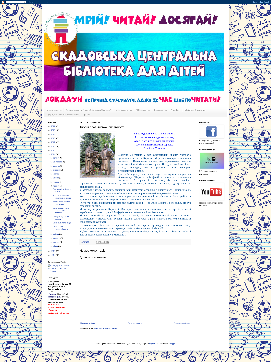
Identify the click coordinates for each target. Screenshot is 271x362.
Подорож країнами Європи (61, 218)
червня (56, 182)
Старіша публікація (182, 323)
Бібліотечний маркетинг (195, 110)
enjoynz (152, 343)
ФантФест (175, 110)
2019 (53, 134)
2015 (53, 150)
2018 (53, 138)
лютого (56, 242)
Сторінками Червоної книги (60, 228)
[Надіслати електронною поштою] (97, 242)
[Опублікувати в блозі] (99, 242)
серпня (56, 174)
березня (56, 238)
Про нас (86, 114)
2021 (53, 126)
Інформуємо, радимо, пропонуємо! (62, 114)
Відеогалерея (160, 110)
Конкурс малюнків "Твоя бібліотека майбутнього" (88, 110)
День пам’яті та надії (62, 223)
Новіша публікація (88, 323)
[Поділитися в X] (102, 242)
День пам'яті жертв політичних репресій (61, 210)
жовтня (56, 166)
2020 (53, 130)
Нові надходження (123, 110)
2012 (53, 255)
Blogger (172, 343)
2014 (53, 154)
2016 (53, 146)
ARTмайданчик (143, 110)
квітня (56, 234)
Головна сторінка (54, 110)
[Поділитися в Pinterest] (107, 242)
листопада (58, 162)
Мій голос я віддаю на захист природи (62, 196)
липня (56, 178)
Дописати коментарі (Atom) (106, 328)
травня (56, 186)
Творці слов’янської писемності (61, 203)
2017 (53, 142)
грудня (56, 158)
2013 (53, 251)
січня (55, 246)
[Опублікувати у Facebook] (105, 242)
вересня (56, 170)
